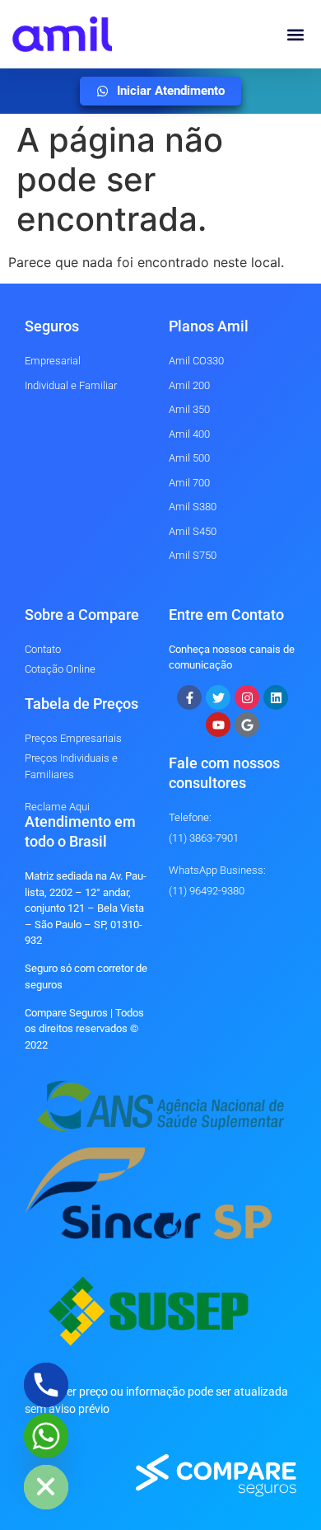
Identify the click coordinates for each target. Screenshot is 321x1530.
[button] (295, 34)
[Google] (247, 724)
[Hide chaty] (46, 1487)
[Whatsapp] (46, 1436)
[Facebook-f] (189, 697)
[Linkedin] (275, 697)
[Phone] (46, 1385)
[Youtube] (218, 724)
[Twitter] (218, 697)
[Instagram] (247, 697)
